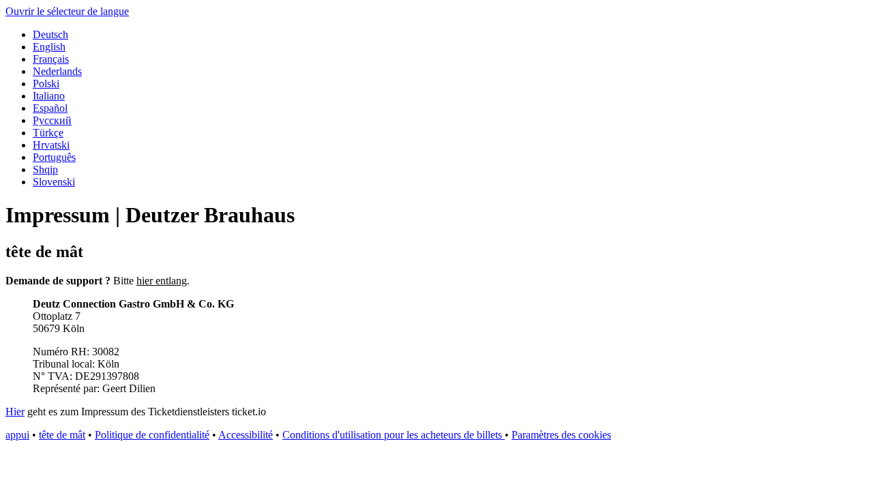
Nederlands (57, 71)
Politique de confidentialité (152, 435)
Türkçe (48, 132)
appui (17, 435)
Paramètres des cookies (561, 435)
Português (54, 157)
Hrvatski (51, 145)
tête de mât (62, 435)
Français (51, 59)
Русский (52, 120)
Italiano (49, 96)
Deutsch (50, 34)
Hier (15, 411)
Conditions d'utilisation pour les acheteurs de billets (393, 435)
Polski (46, 83)
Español (50, 108)
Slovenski (54, 182)
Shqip (45, 169)
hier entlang (161, 280)
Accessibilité (245, 435)
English (49, 47)
